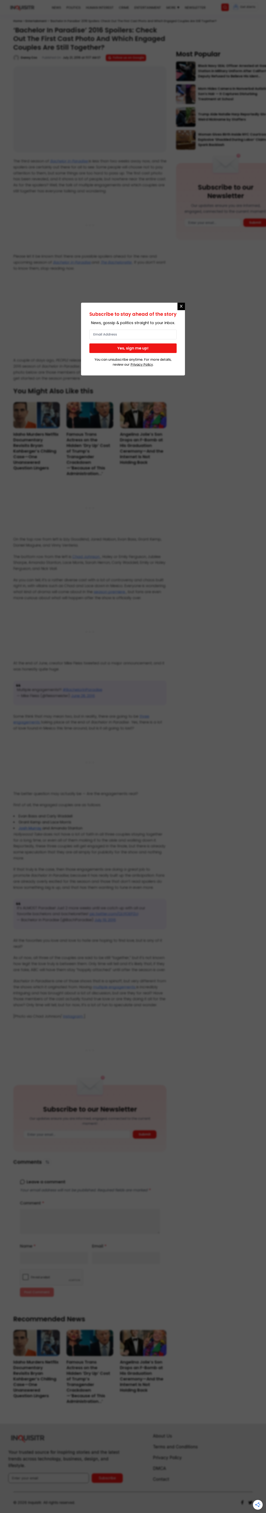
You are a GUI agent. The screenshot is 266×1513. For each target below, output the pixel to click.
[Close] (181, 306)
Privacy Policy (142, 364)
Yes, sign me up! (133, 348)
